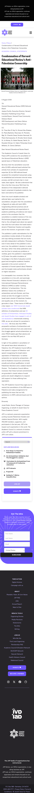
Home (4, 43)
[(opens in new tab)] (17, 714)
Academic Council (9, 51)
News (9, 43)
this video (5, 324)
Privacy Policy (19, 789)
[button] (17, 24)
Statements (22, 51)
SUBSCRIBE (16, 555)
